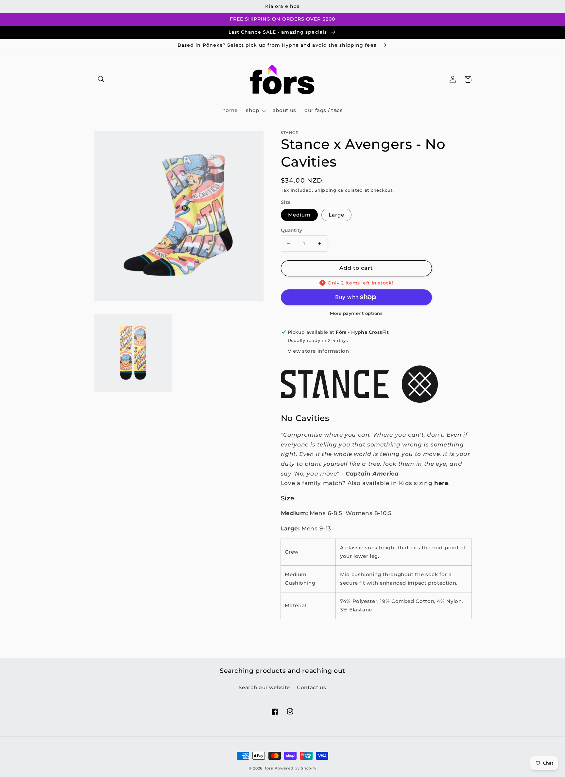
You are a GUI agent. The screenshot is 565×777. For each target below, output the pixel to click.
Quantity (291, 230)
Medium (299, 215)
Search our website (264, 687)
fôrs (269, 768)
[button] (101, 79)
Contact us (311, 687)
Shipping (325, 190)
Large (336, 215)
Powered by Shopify (295, 768)
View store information (318, 351)
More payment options (356, 313)
